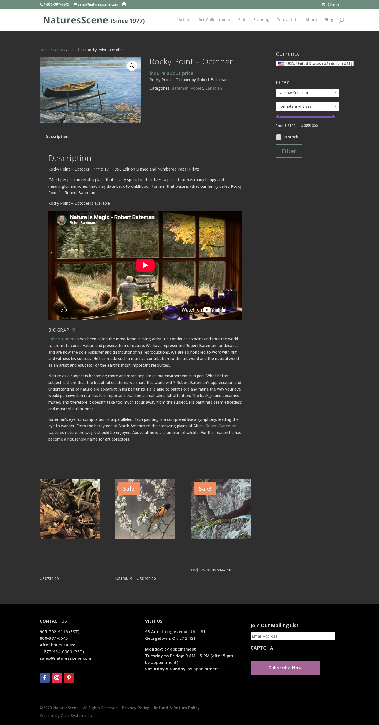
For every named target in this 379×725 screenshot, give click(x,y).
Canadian (76, 49)
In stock (291, 136)
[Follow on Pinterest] (69, 677)
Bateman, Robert (187, 88)
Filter (289, 151)
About (311, 20)
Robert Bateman (63, 338)
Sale (242, 20)
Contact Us (287, 20)
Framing (261, 20)
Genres (59, 49)
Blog (329, 20)
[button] (132, 66)
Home (45, 49)
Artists (184, 20)
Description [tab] (57, 136)
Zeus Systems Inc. (77, 715)
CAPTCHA (262, 648)
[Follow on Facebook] (45, 677)
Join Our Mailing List (275, 625)
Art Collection (212, 20)
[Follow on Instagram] (57, 677)
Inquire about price (171, 73)
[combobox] (315, 63)
